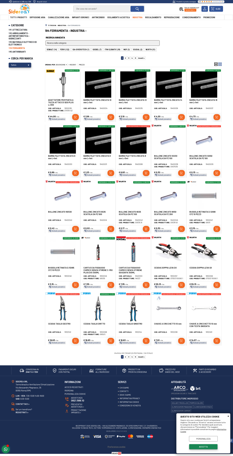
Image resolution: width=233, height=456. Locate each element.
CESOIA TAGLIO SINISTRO (130, 324)
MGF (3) (127, 49)
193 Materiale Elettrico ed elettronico (23, 43)
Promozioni (209, 17)
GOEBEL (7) (97, 49)
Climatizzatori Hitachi (203, 407)
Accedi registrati (74, 387)
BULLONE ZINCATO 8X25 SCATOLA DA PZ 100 (130, 213)
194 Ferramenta (17, 48)
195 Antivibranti (17, 52)
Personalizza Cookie (75, 394)
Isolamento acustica (118, 17)
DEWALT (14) (52, 49)
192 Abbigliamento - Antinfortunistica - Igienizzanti (19, 36)
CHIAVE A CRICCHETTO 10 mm (167, 324)
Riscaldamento (153, 17)
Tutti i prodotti (18, 17)
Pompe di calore (196, 403)
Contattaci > (22, 404)
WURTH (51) (150, 49)
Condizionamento (191, 17)
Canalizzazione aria (58, 17)
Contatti (124, 391)
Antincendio (98, 17)
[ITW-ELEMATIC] (191, 182)
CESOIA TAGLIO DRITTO (94, 324)
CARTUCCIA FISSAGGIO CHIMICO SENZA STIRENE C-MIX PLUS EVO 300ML (98, 270)
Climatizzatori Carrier (181, 411)
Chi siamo (124, 387)
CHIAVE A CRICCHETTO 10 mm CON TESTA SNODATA (203, 325)
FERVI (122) (64, 49)
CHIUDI (228, 416)
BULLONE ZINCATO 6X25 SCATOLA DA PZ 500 (94, 213)
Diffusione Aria (37, 17)
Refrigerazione (172, 17)
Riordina (69, 390)
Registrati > (190, 10)
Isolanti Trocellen (180, 403)
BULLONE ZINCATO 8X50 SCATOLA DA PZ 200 (165, 213)
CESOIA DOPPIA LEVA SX (200, 267)
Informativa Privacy (130, 398)
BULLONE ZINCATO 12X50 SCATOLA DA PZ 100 (200, 157)
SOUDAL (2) (137, 49)
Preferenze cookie (116, 446)
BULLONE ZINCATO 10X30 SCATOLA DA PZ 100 (165, 157)
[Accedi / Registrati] (204, 9)
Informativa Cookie (129, 402)
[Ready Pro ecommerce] (116, 453)
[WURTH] (156, 126)
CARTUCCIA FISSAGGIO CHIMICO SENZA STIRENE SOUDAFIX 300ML (130, 270)
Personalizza (203, 439)
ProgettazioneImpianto (78, 411)
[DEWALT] (50, 73)
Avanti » (141, 58)
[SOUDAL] (121, 239)
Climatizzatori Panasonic (182, 407)
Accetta (203, 446)
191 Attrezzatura (18, 30)
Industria (138, 17)
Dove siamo (125, 395)
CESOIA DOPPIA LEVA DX (165, 267)
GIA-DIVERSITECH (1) (81, 49)
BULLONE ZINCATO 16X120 (60, 212)
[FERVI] (50, 294)
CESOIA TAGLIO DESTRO (59, 324)
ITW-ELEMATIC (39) (112, 49)
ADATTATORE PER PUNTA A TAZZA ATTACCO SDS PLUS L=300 (60, 102)
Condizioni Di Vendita (130, 405)
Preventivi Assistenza (77, 405)
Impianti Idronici (80, 17)
